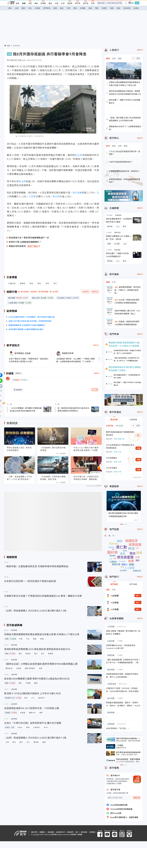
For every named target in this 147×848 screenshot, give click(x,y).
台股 (30, 3)
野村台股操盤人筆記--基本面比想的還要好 (19, 448)
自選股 (136, 8)
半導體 (115, 609)
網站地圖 (84, 832)
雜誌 (118, 8)
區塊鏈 (82, 8)
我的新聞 (126, 8)
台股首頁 (85, 291)
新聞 (23, 3)
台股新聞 (16, 45)
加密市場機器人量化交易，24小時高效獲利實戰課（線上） (127, 312)
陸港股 (43, 3)
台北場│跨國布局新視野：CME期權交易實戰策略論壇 (127, 301)
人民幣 (32, 196)
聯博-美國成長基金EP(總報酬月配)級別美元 (120, 433)
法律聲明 (92, 832)
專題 (112, 8)
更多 (138, 58)
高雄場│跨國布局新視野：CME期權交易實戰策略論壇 (127, 323)
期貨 (75, 8)
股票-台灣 (117, 452)
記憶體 (115, 595)
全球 (62, 3)
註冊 (137, 3)
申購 (138, 448)
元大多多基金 (111, 467)
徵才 (77, 832)
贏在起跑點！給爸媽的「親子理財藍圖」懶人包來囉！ (40, 291)
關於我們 (34, 832)
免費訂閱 (136, 798)
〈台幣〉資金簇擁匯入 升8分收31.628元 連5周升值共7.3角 (19, 478)
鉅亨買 (77, 3)
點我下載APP (34, 246)
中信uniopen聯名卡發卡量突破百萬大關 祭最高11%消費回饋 (86, 449)
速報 (55, 8)
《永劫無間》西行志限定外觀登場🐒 (53, 448)
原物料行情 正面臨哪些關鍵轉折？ (25, 241)
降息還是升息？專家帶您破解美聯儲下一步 (29, 237)
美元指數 (77, 192)
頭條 (10, 8)
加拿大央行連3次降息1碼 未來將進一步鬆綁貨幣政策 (29, 321)
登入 (133, 3)
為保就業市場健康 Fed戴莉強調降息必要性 (25, 329)
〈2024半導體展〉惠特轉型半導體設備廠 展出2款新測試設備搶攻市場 (26, 409)
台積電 (115, 602)
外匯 (56, 3)
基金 (50, 3)
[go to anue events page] (126, 2)
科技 (30, 8)
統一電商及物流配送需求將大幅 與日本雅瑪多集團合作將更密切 (73, 409)
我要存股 (95, 291)
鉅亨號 (85, 3)
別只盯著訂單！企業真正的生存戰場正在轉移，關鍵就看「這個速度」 (86, 478)
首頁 (17, 3)
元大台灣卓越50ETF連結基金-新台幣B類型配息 (120, 446)
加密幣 (69, 3)
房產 (90, 8)
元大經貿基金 (111, 457)
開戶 (138, 435)
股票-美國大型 (119, 439)
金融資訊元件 (60, 832)
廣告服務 (51, 832)
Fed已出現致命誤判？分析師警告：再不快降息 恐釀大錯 (31, 316)
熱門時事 (46, 8)
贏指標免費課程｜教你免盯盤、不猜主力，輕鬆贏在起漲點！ (127, 290)
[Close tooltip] (20, 412)
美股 (36, 3)
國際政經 (117, 232)
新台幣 (78, 155)
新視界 (104, 8)
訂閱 (92, 3)
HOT (116, 287)
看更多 (95, 345)
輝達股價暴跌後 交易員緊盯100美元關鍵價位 (26, 325)
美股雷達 (118, 215)
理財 (97, 8)
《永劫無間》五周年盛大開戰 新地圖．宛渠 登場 (53, 477)
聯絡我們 (70, 832)
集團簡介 (42, 832)
